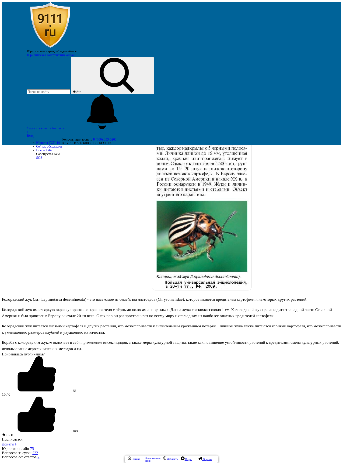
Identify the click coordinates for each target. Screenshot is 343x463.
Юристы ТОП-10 (48, 143)
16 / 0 (6, 394)
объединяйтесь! (67, 51)
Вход (30, 135)
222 (35, 453)
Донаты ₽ (9, 444)
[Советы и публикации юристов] (50, 47)
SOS (39, 157)
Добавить (172, 458)
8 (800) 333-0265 (104, 139)
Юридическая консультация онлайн (52, 55)
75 (32, 449)
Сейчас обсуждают (49, 146)
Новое (44, 150)
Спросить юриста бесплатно (47, 128)
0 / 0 (9, 435)
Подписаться (12, 439)
